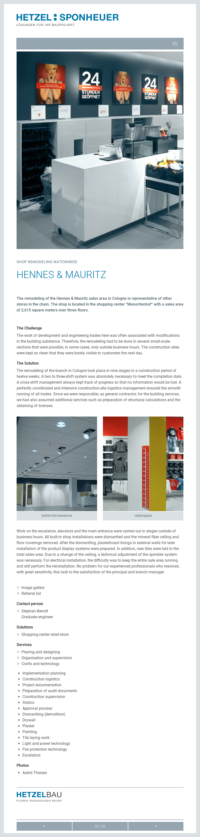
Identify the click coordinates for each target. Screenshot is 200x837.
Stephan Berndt (34, 611)
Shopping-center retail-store (45, 634)
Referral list (31, 593)
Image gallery (33, 587)
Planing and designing (40, 652)
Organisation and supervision (46, 658)
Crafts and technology (40, 663)
